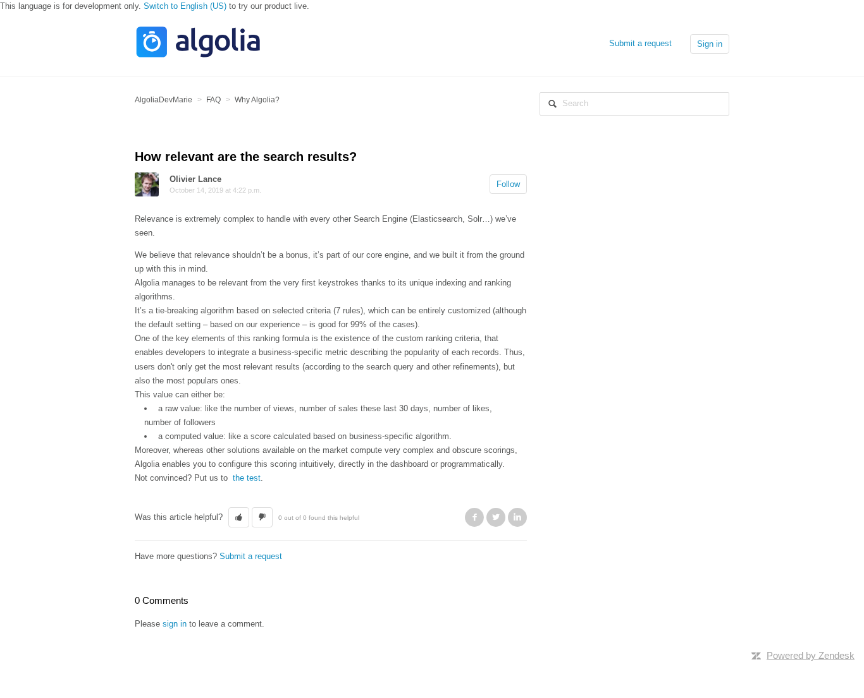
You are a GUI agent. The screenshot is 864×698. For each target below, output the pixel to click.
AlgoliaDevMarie (163, 99)
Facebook (474, 517)
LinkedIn (517, 517)
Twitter (495, 517)
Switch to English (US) (185, 6)
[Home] (198, 56)
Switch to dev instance (176, 636)
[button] (238, 517)
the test (247, 478)
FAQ (213, 99)
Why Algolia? (257, 99)
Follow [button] (508, 184)
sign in (175, 624)
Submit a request (640, 43)
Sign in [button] (709, 44)
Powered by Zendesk (811, 655)
